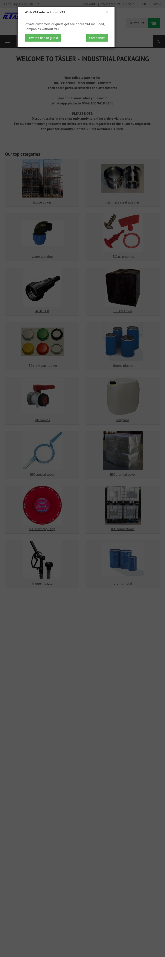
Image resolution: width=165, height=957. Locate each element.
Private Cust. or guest (43, 38)
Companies (97, 38)
